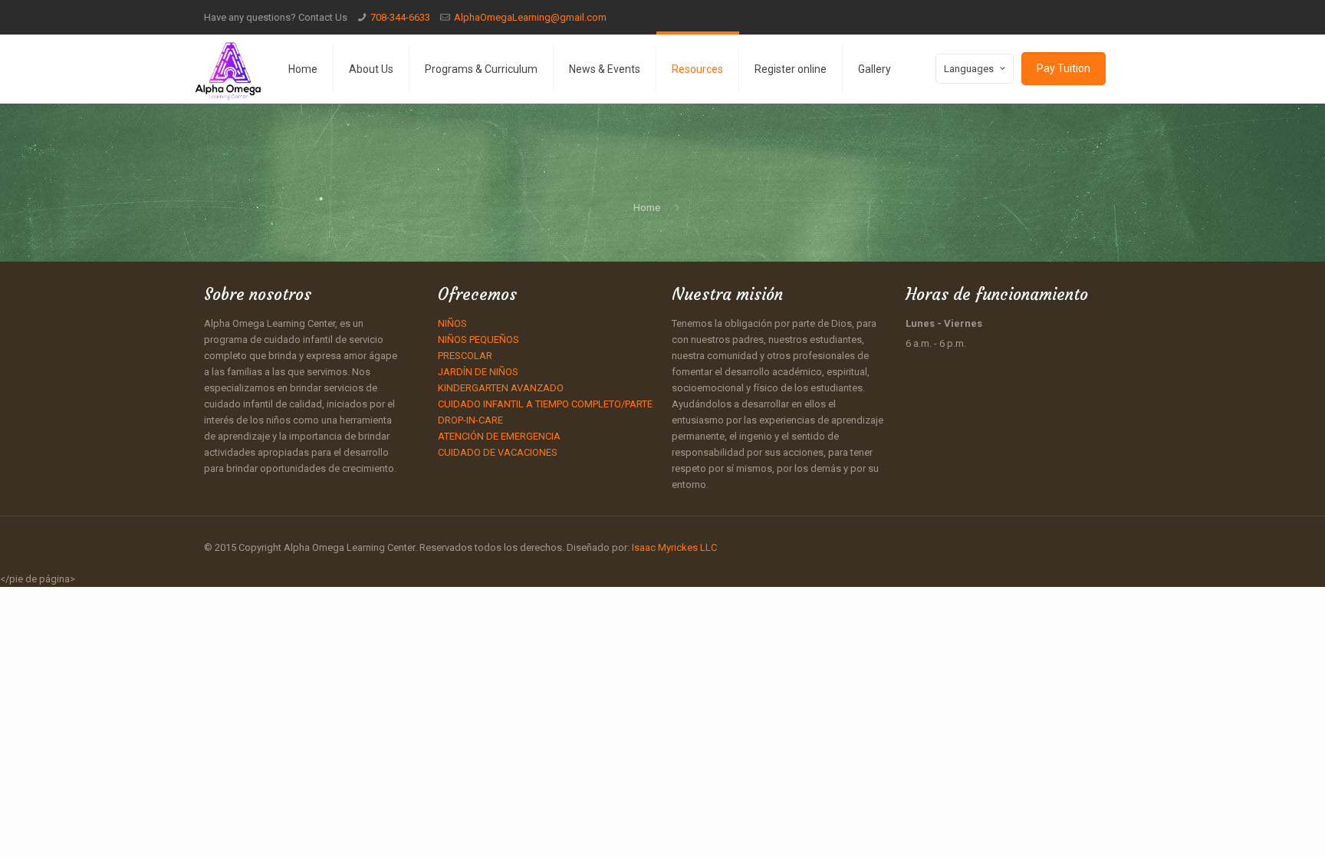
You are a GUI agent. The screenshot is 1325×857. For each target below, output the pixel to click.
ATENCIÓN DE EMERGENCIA (499, 436)
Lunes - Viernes (944, 323)
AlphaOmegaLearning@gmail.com (530, 17)
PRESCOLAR (465, 355)
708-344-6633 (400, 17)
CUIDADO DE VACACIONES (497, 452)
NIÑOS (452, 323)
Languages (969, 68)
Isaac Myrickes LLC (673, 547)
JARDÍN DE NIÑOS (478, 371)
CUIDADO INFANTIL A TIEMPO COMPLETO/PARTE (545, 404)
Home (646, 207)
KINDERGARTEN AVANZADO (501, 388)
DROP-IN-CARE (470, 420)
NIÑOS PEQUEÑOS (478, 339)
